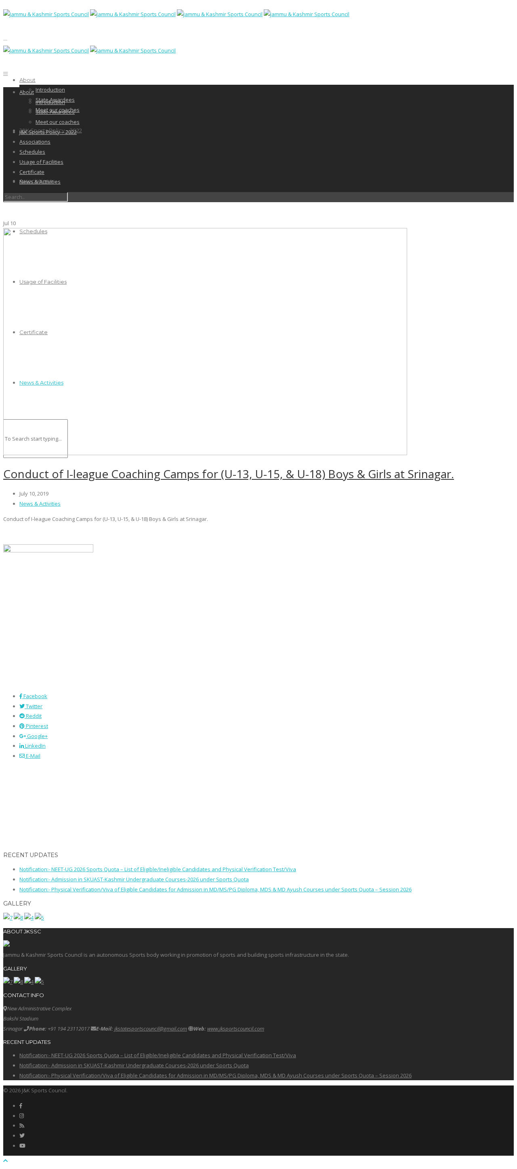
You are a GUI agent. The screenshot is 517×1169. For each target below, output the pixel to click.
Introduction (50, 89)
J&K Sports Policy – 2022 (48, 132)
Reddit (33, 715)
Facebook (34, 696)
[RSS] (21, 1125)
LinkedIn (35, 745)
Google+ (37, 736)
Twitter (33, 706)
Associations (34, 141)
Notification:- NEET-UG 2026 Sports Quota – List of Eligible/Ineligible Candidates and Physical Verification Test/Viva (157, 869)
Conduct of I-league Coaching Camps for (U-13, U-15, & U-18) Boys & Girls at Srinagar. (228, 473)
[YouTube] (22, 1145)
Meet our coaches (58, 121)
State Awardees (55, 111)
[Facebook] (20, 1105)
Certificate (31, 172)
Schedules (32, 151)
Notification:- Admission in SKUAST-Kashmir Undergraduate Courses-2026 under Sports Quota (134, 879)
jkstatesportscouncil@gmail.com (150, 1028)
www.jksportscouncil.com (235, 1028)
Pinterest (36, 726)
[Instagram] (21, 1115)
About (27, 80)
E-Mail (32, 755)
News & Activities (40, 181)
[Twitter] (22, 1135)
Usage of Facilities (41, 161)
